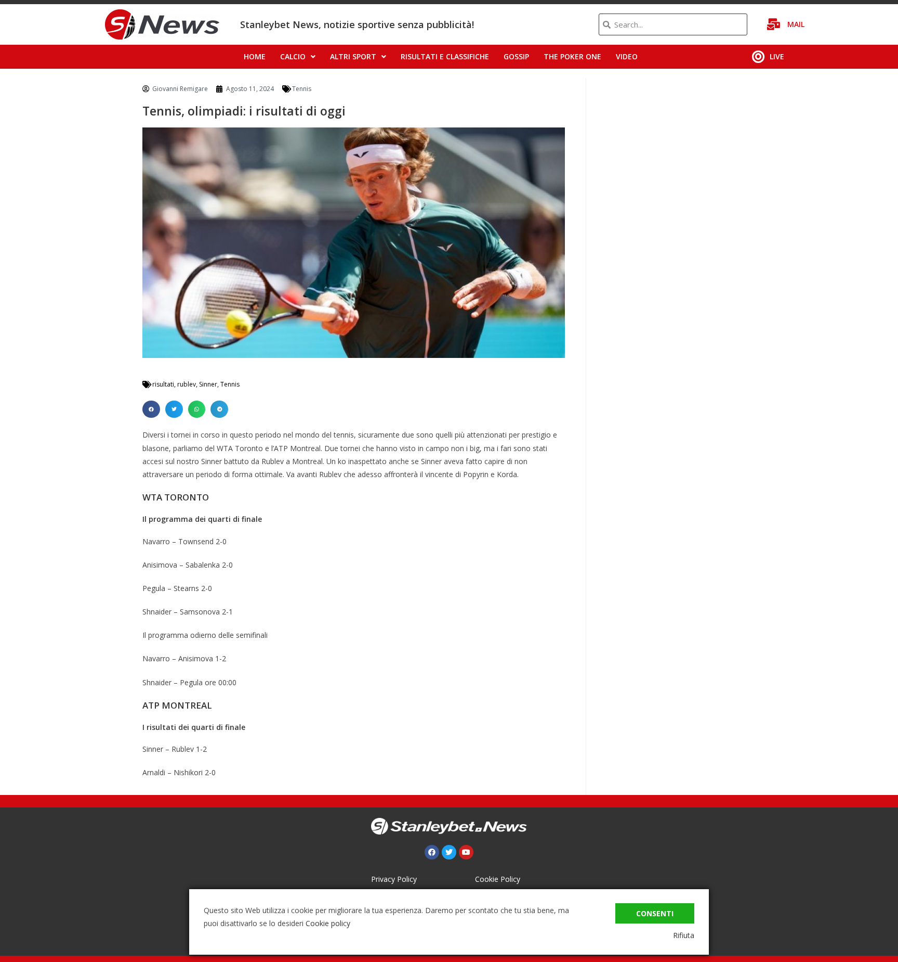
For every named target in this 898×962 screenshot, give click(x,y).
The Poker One (572, 56)
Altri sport (353, 56)
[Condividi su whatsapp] (197, 409)
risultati (163, 384)
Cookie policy (328, 923)
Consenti (655, 913)
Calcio (293, 56)
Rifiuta (683, 935)
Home (255, 56)
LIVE (777, 56)
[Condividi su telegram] (219, 409)
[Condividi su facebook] (151, 409)
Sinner (208, 384)
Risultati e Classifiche (445, 56)
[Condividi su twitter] (174, 409)
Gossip (516, 56)
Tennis (301, 88)
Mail (795, 24)
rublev (186, 384)
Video (627, 56)
